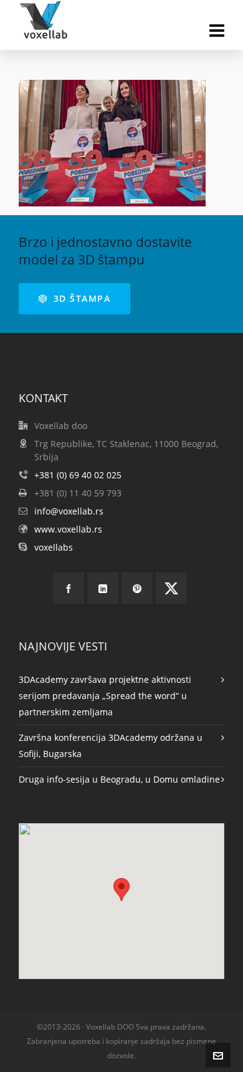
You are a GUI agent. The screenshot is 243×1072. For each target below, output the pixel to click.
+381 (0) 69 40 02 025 (78, 475)
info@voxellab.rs (68, 511)
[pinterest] (137, 588)
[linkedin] (102, 588)
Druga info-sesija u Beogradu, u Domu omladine (119, 779)
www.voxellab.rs (68, 529)
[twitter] (171, 588)
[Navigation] (216, 30)
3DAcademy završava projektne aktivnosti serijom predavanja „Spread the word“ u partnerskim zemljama (105, 696)
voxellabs (53, 547)
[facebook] (68, 588)
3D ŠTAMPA (82, 298)
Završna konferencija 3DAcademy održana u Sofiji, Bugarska (110, 746)
